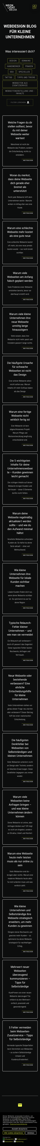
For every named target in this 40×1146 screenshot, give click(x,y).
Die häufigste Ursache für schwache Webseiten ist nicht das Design (20, 368)
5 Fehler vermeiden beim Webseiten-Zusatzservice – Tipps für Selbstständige (20, 1033)
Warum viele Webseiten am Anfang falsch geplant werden (20, 276)
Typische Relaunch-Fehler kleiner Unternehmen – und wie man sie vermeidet (20, 628)
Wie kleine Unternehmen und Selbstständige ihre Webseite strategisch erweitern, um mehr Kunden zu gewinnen (20, 916)
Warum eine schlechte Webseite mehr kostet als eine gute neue (20, 231)
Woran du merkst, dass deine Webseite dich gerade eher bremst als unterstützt (20, 183)
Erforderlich (9, 1139)
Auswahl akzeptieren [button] (19, 1129)
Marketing (19, 1141)
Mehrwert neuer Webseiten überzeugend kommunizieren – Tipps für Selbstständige (20, 976)
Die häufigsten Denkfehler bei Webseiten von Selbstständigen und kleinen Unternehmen (20, 748)
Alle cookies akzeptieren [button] (13, 1133)
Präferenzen (21, 1139)
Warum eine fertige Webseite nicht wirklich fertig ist (20, 415)
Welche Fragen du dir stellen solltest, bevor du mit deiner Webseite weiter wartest (20, 130)
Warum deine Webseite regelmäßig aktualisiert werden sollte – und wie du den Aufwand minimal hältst (20, 523)
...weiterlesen (27, 160)
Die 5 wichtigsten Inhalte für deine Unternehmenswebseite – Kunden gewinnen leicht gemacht (20, 468)
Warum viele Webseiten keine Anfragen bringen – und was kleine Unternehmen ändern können (20, 806)
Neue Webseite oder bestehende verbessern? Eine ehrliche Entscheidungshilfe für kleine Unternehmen (20, 687)
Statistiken (9, 1141)
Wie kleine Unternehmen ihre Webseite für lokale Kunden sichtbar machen (20, 578)
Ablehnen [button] (30, 1133)
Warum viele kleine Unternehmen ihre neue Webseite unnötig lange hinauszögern (20, 321)
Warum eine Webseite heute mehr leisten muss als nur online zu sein (20, 859)
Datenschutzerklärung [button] (18, 1124)
